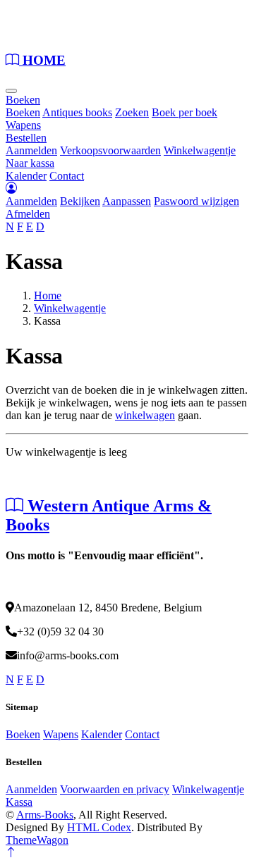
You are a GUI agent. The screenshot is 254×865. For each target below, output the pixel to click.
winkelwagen (145, 415)
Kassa (19, 802)
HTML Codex (99, 827)
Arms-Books (44, 815)
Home (47, 295)
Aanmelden (31, 150)
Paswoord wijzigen (196, 201)
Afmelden (28, 214)
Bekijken (80, 201)
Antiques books (77, 112)
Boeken (23, 100)
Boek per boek (184, 112)
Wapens (23, 125)
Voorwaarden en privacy (114, 789)
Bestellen (26, 138)
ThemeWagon (37, 840)
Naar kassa (30, 163)
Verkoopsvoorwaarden (110, 150)
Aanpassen (126, 201)
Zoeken (132, 112)
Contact (66, 176)
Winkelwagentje (200, 150)
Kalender (26, 176)
